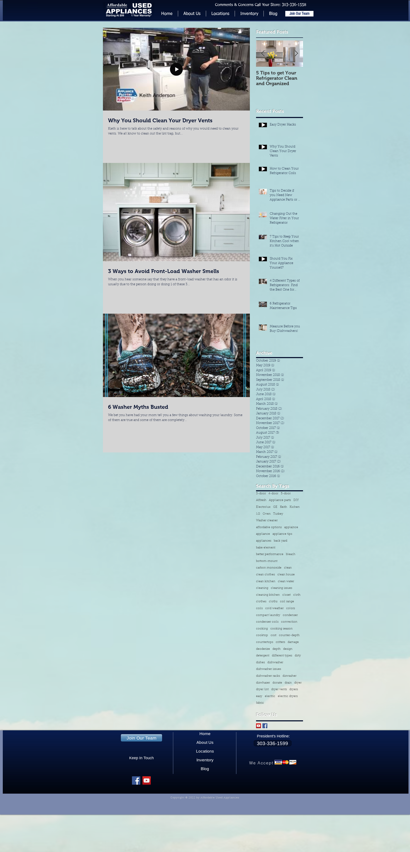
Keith (283, 507)
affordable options (269, 527)
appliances (263, 540)
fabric (260, 702)
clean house (286, 574)
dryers (293, 689)
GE (275, 507)
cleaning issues (281, 588)
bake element (265, 547)
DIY (296, 500)
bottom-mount (266, 561)
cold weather (274, 608)
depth (276, 649)
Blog (205, 768)
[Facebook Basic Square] (264, 725)
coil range (287, 601)
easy (259, 696)
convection (289, 621)
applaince (291, 527)
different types (282, 655)
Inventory (205, 760)
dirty (298, 655)
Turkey (278, 513)
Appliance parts (280, 500)
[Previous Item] (263, 53)
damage (293, 642)
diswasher (289, 676)
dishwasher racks (268, 676)
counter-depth (289, 635)
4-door (273, 493)
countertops (264, 642)
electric (270, 696)
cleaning (262, 588)
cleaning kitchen (268, 595)
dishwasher (275, 662)
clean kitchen (265, 581)
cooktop (262, 635)
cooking (262, 628)
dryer (298, 682)
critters (280, 642)
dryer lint (262, 689)
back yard (280, 540)
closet (286, 595)
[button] (249, 13)
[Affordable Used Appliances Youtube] (146, 780)
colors (290, 608)
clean (288, 567)
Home (205, 733)
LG (258, 513)
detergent (262, 655)
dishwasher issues (268, 669)
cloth (296, 595)
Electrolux (263, 507)
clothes (261, 601)
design (287, 649)
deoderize (263, 649)
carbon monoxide (268, 567)
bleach (290, 554)
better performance (269, 554)
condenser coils (267, 621)
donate (277, 682)
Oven (267, 513)
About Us (205, 742)
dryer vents (279, 689)
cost (273, 635)
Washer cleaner (267, 520)
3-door (261, 493)
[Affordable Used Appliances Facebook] (136, 780)
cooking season (281, 628)
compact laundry (268, 615)
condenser (290, 615)
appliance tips (282, 534)
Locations (205, 751)
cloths (273, 601)
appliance (263, 534)
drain (288, 682)
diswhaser (263, 682)
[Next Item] (296, 53)
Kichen (295, 507)
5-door (286, 493)
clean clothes (265, 574)
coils (259, 608)
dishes (260, 662)
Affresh (261, 500)
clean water (286, 581)
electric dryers (288, 696)
